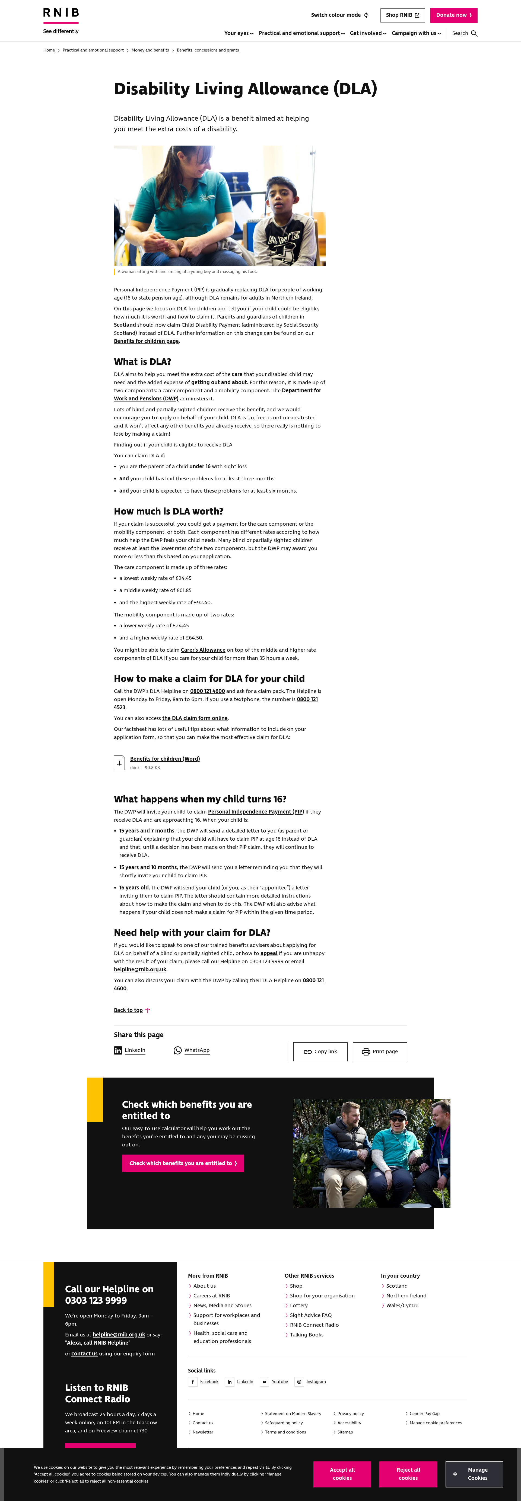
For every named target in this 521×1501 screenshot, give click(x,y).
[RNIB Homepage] (61, 25)
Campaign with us (415, 33)
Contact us (203, 1423)
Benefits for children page (146, 341)
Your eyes (237, 33)
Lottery (299, 1305)
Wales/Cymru (402, 1305)
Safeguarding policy (284, 1423)
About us (204, 1286)
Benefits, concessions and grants (208, 50)
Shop (296, 1286)
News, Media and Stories (222, 1305)
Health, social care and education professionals (222, 1337)
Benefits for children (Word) (165, 759)
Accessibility (349, 1423)
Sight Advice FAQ (311, 1315)
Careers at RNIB (211, 1296)
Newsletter (203, 1432)
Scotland (397, 1286)
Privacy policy (351, 1414)
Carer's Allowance (203, 650)
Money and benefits (150, 50)
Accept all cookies (342, 1474)
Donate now (451, 15)
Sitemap (345, 1432)
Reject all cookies (408, 1474)
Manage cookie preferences (436, 1423)
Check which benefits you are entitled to (180, 1163)
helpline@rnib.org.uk (140, 969)
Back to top (128, 1010)
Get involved (366, 33)
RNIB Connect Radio (314, 1325)
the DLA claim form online (195, 718)
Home (49, 50)
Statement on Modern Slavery (293, 1414)
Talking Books (306, 1335)
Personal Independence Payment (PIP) (256, 812)
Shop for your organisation (322, 1296)
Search (460, 33)
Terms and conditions (285, 1432)
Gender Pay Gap (425, 1414)
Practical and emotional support (300, 33)
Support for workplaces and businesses (226, 1319)
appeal (269, 953)
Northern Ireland (406, 1296)
